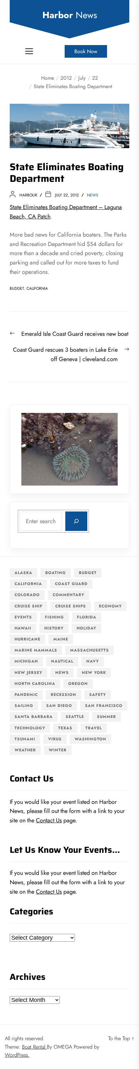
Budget (17, 288)
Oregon (78, 684)
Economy (110, 606)
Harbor (69, 15)
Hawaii (23, 628)
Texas (65, 728)
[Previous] (34, 449)
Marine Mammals (36, 650)
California (37, 288)
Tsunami (25, 739)
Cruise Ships (70, 606)
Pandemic (26, 695)
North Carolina (35, 684)
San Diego (59, 706)
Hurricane (27, 639)
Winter (58, 750)
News (92, 195)
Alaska (23, 573)
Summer (106, 717)
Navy (92, 661)
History (54, 628)
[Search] (76, 521)
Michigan (26, 661)
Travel (93, 728)
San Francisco (104, 706)
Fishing (54, 617)
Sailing (24, 706)
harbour (28, 195)
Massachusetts (89, 650)
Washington (90, 739)
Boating (55, 573)
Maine (60, 639)
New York (94, 672)
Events (23, 617)
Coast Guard (71, 584)
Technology (30, 728)
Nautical (62, 661)
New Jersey (28, 672)
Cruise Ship (28, 606)
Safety (97, 695)
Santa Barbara (34, 717)
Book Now (85, 51)
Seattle (75, 717)
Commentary (68, 595)
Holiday (86, 628)
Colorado (27, 595)
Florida (86, 617)
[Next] (104, 449)
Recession (63, 695)
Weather (25, 750)
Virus (55, 739)
